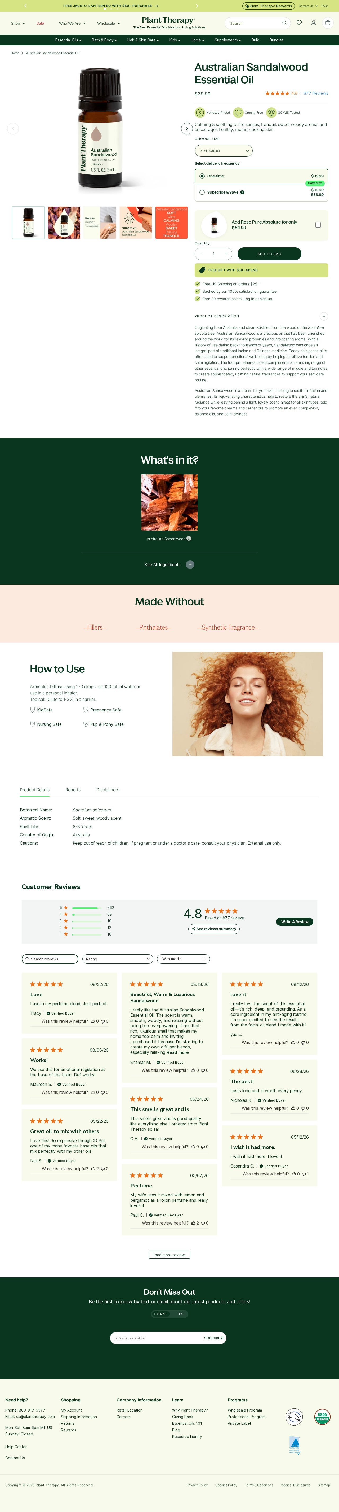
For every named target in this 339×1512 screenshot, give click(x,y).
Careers (124, 1416)
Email (163, 1314)
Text (181, 1314)
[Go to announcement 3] (117, 7)
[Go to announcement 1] (105, 7)
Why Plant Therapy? (190, 1410)
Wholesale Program (245, 1410)
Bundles (277, 40)
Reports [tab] (73, 789)
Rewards (68, 1430)
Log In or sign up (258, 298)
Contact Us (15, 1458)
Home (196, 40)
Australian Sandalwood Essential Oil (52, 53)
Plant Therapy (47, 1485)
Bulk (255, 40)
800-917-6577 (32, 1410)
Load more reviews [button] (169, 1254)
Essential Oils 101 (187, 1423)
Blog (176, 1430)
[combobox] (258, 23)
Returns (67, 1423)
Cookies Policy (226, 1485)
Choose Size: (208, 139)
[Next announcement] (197, 6)
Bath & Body (103, 40)
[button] (306, 6)
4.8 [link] (294, 93)
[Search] (285, 23)
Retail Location (129, 1410)
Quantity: (203, 243)
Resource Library (187, 1436)
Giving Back (182, 1416)
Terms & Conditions (259, 1485)
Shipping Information (79, 1416)
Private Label (239, 1423)
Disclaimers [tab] (107, 789)
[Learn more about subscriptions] (242, 192)
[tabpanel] (169, 828)
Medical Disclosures (295, 1485)
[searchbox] (50, 959)
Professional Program (246, 1416)
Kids (174, 40)
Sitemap (324, 1485)
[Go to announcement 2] (111, 7)
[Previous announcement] (25, 6)
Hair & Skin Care (142, 40)
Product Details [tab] (35, 789)
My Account (71, 1410)
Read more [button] (178, 1052)
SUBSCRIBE (214, 1338)
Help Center (16, 1446)
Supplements (227, 40)
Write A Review (295, 921)
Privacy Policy (197, 1485)
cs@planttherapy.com (35, 1416)
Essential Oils (67, 40)
